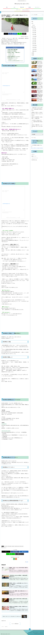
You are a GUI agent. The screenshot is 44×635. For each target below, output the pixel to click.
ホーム (26, 632)
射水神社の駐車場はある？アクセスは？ (14, 56)
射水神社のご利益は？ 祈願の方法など (14, 52)
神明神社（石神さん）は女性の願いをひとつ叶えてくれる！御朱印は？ (37, 114)
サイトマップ (30, 632)
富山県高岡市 (10, 546)
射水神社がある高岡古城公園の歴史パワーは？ (16, 60)
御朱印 (13, 546)
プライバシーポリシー (36, 632)
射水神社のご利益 (11, 53)
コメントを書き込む (15, 623)
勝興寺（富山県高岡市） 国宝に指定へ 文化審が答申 (37, 118)
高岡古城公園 (17, 546)
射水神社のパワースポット (13, 59)
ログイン (33, 154)
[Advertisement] (15, 173)
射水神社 (6, 546)
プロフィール (41, 632)
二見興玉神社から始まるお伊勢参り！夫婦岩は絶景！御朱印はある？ (37, 109)
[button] (24, 34)
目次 (13, 47)
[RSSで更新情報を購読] (16, 559)
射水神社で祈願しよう (12, 55)
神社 (2, 546)
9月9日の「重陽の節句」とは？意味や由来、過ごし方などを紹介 (37, 126)
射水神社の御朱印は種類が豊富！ (13, 49)
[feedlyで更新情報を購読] (14, 559)
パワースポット (4, 547)
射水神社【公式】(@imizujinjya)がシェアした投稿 (13, 99)
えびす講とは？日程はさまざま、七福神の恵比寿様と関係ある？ (37, 122)
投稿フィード (34, 156)
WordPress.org (34, 159)
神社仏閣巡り (21, 546)
